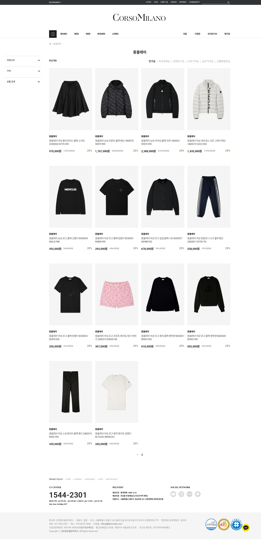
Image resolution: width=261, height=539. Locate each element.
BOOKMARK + (55, 2)
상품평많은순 (223, 61)
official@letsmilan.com (111, 524)
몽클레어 (57, 44)
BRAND (63, 34)
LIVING (115, 34)
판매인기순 (179, 61)
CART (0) (164, 2)
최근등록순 (164, 61)
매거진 (227, 34)
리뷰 (185, 34)
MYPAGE (182, 2)
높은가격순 (208, 61)
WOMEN (101, 34)
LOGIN (148, 2)
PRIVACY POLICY (56, 479)
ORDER (174, 2)
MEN (88, 34)
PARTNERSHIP (112, 479)
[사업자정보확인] (85, 527)
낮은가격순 (193, 61)
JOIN (156, 2)
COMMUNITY (194, 2)
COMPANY (78, 479)
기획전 (197, 34)
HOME (68, 479)
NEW (76, 34)
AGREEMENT (90, 479)
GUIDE (100, 479)
